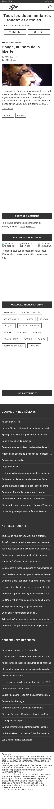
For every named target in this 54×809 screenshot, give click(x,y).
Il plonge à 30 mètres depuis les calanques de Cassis (24, 434)
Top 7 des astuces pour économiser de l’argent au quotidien (26, 549)
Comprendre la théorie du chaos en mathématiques (27, 568)
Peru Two (22, 333)
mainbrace (9, 312)
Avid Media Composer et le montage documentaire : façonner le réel (26, 619)
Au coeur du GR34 (11, 422)
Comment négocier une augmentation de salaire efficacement (25, 593)
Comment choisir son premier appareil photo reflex (26, 581)
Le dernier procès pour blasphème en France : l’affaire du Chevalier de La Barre (24, 511)
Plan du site (27, 789)
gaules (42, 339)
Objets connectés (30, 312)
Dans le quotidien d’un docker (16, 441)
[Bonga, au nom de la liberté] (27, 88)
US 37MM (43, 319)
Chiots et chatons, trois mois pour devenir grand (25, 486)
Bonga (20, 115)
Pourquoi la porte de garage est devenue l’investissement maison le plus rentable (22, 606)
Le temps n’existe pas (12, 720)
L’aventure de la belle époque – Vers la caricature (26, 656)
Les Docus (14, 789)
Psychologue (11, 339)
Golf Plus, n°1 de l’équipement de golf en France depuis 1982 (25, 600)
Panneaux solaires (29, 326)
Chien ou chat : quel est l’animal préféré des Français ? (23, 499)
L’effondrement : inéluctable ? (16, 688)
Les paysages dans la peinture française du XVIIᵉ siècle (26, 682)
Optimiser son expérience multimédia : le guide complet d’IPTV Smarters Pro (25, 555)
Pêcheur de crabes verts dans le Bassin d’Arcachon (27, 505)
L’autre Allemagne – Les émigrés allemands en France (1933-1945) (25, 695)
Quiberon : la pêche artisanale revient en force (24, 479)
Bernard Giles (11, 319)
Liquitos (29, 319)
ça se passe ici (27, 226)
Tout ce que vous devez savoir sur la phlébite (24, 536)
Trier (40, 32)
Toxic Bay (34, 346)
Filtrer (16, 32)
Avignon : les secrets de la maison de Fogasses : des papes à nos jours (26, 454)
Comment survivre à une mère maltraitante (22, 708)
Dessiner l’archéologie (13, 701)
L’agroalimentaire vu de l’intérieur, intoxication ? (25, 727)
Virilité (7, 333)
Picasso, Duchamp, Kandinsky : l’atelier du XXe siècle (25, 714)
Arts (4, 60)
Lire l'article (7, 108)
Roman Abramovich (14, 346)
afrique (8, 115)
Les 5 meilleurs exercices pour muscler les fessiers (27, 574)
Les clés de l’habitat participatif (17, 740)
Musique (11, 60)
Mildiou (37, 333)
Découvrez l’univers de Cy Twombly (19, 650)
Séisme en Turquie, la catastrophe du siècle (23, 492)
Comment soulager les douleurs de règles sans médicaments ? (25, 625)
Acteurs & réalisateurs (12, 675)
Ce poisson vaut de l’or (13, 460)
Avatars (28, 339)
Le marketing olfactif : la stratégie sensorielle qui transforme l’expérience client (25, 587)
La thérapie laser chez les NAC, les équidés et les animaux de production (26, 733)
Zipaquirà (9, 326)
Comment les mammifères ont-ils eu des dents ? (25, 447)
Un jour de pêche (10, 466)
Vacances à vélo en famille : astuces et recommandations (21, 561)
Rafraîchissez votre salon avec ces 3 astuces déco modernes (26, 542)
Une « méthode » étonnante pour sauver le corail (25, 428)
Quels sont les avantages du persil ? (19, 613)
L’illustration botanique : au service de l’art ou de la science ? (26, 669)
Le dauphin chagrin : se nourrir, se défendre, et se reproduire (26, 473)
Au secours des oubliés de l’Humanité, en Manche (26, 663)
